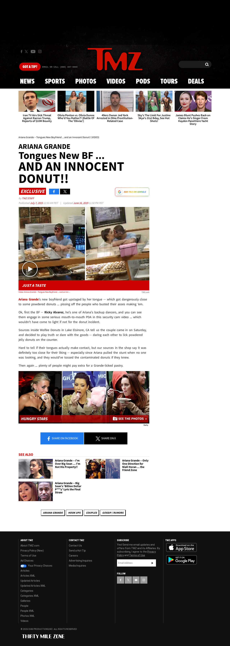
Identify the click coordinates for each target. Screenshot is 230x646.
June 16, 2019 (81, 203)
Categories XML (29, 595)
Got (30, 67)
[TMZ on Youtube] (33, 51)
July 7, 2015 (36, 203)
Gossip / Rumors (112, 512)
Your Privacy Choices (39, 565)
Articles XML (27, 575)
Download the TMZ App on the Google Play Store (181, 559)
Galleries (25, 600)
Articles (24, 570)
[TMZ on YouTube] (136, 580)
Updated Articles (30, 580)
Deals (196, 81)
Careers (73, 555)
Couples (91, 512)
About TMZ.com (29, 545)
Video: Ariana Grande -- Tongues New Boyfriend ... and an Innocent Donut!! (45, 292)
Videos (116, 81)
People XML (27, 610)
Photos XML (27, 615)
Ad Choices (26, 560)
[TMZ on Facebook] (21, 51)
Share (64, 438)
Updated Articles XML (32, 585)
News (27, 81)
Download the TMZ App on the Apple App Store (181, 547)
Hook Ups (74, 512)
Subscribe (152, 563)
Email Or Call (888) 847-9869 (59, 67)
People (24, 605)
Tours (169, 81)
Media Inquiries (77, 565)
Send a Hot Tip (77, 550)
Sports (55, 81)
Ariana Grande (53, 512)
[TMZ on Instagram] (40, 51)
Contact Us (75, 545)
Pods (143, 81)
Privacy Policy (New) (32, 550)
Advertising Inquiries (80, 560)
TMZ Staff (28, 198)
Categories (26, 590)
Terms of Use (28, 555)
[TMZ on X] (26, 51)
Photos (85, 81)
